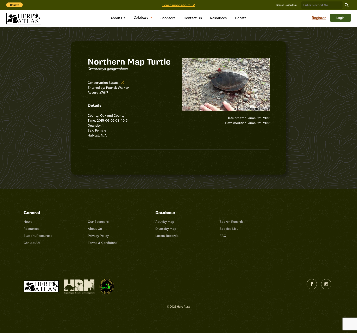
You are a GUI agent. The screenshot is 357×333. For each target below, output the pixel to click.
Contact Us (193, 18)
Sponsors (168, 18)
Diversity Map (165, 229)
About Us (118, 18)
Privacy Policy (98, 236)
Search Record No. (286, 5)
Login (340, 18)
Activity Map (164, 222)
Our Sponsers (98, 222)
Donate (240, 18)
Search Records (232, 222)
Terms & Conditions (102, 243)
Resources (218, 18)
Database (141, 17)
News (28, 222)
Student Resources (38, 236)
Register (319, 18)
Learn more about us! (178, 5)
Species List (229, 229)
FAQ (223, 236)
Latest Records (166, 236)
